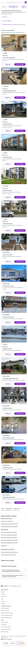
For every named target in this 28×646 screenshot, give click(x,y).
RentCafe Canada (5, 608)
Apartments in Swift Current (7, 521)
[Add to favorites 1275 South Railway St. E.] (25, 69)
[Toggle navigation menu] (2, 2)
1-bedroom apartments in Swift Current (9, 523)
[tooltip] (5, 55)
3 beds (4, 16)
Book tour (8, 64)
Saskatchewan (9, 508)
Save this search (7, 24)
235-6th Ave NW (8, 467)
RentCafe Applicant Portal (6, 615)
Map (7, 643)
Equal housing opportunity (7, 639)
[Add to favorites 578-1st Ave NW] (25, 235)
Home (2, 508)
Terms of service (4, 622)
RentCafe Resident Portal (6, 617)
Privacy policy (4, 624)
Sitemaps (3, 603)
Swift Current (17, 508)
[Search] (26, 2)
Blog (2, 599)
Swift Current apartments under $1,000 (9, 540)
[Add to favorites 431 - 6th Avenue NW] (25, 36)
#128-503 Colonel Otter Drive (11, 378)
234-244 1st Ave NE (9, 317)
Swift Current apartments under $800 (9, 534)
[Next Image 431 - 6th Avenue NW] (24, 43)
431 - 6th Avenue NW (9, 57)
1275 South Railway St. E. (10, 90)
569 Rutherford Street (9, 497)
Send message (20, 64)
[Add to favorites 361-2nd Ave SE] (25, 136)
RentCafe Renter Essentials (7, 613)
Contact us (3, 594)
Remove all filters (7, 20)
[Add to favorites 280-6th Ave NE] (25, 327)
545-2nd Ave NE (8, 124)
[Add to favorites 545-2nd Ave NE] (25, 102)
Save (13, 643)
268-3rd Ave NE (8, 408)
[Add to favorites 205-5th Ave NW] (25, 202)
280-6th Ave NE (8, 348)
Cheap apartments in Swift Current (8, 554)
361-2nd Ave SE (8, 157)
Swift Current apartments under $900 (9, 537)
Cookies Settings (4, 631)
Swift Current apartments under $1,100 (9, 542)
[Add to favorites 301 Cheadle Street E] (25, 418)
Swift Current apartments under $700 (9, 532)
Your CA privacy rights (5, 627)
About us (3, 592)
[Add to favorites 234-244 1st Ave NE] (25, 298)
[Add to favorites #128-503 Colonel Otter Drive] (25, 359)
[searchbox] (16, 2)
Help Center (3, 596)
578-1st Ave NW (8, 254)
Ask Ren (22, 643)
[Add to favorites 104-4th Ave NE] (25, 169)
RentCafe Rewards (5, 610)
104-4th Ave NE (8, 190)
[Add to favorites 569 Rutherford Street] (25, 478)
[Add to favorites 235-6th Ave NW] (25, 448)
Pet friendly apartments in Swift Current (9, 552)
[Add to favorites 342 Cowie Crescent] (25, 266)
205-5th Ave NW (8, 223)
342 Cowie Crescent (9, 286)
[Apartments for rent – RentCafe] (4, 586)
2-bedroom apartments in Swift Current (9, 526)
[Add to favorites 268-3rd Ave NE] (25, 389)
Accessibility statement (6, 629)
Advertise (3, 601)
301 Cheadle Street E (9, 438)
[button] (17, 7)
